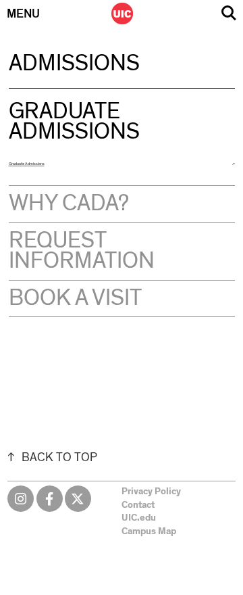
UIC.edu (139, 518)
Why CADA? (69, 203)
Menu (23, 14)
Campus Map (149, 531)
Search (228, 13)
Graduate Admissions (27, 164)
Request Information (82, 250)
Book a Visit (75, 298)
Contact (138, 505)
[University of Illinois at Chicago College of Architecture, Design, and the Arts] (122, 13)
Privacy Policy (151, 491)
